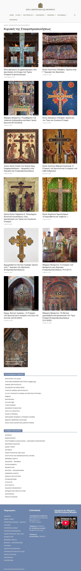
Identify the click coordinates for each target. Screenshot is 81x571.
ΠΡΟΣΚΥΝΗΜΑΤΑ (11, 464)
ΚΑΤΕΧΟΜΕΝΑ (61, 15)
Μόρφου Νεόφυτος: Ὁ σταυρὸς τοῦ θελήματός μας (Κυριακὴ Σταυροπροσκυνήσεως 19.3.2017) (57, 267)
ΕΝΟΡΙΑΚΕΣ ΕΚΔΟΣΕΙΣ (12, 444)
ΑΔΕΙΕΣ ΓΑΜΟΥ (10, 447)
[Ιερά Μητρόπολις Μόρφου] (40, 6)
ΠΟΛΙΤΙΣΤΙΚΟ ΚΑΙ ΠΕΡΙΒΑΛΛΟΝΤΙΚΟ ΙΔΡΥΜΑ (19, 456)
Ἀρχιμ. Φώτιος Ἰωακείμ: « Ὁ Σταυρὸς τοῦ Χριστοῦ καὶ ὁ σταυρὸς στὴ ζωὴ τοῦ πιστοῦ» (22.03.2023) (21, 315)
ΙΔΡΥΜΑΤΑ (8, 450)
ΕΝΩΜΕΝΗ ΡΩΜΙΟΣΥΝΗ (13, 408)
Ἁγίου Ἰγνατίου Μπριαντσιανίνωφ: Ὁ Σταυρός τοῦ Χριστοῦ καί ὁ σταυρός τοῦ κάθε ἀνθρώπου (59, 168)
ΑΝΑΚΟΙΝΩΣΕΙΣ (10, 438)
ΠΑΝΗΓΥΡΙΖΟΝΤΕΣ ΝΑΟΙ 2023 (15, 453)
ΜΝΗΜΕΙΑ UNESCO (11, 459)
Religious (8, 396)
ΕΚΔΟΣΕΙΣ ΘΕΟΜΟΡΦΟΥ (13, 488)
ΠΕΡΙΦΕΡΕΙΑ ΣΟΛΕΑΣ (11, 528)
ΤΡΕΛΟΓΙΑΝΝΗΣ (10, 405)
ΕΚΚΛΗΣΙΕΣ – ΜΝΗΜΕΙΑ (13, 461)
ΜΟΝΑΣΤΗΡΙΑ (9, 467)
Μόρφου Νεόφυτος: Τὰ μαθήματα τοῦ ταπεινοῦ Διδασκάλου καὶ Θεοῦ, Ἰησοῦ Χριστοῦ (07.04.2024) (20, 120)
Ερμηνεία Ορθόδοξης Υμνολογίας (16, 420)
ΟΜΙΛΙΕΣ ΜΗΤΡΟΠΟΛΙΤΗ (13, 384)
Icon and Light (9, 402)
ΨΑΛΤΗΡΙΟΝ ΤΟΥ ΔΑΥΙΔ (13, 379)
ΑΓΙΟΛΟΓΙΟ (8, 482)
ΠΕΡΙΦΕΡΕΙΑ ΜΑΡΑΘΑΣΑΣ (12, 531)
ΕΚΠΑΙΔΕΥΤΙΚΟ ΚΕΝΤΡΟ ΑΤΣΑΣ (15, 491)
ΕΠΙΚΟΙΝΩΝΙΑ (13, 19)
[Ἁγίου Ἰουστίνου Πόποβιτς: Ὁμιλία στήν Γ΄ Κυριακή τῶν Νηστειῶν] (59, 50)
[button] (74, 15)
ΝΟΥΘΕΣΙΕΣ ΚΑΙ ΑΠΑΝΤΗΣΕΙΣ (14, 387)
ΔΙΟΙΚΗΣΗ (8, 435)
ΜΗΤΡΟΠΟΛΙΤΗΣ (28, 15)
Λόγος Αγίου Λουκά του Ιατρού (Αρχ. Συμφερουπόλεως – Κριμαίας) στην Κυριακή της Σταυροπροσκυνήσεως (19, 168)
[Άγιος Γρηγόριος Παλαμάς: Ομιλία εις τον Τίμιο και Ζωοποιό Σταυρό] (59, 98)
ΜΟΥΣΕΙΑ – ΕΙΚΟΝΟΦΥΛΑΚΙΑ (14, 470)
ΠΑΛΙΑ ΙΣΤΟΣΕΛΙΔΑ (11, 497)
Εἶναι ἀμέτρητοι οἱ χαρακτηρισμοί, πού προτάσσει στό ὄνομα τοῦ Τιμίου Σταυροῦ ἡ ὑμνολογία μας (20, 72)
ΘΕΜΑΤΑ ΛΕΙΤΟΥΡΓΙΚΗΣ (13, 476)
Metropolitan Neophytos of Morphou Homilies (20, 417)
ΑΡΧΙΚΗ (12, 15)
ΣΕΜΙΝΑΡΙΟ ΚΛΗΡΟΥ (12, 473)
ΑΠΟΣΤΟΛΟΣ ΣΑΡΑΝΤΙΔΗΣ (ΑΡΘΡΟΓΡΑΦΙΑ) (19, 423)
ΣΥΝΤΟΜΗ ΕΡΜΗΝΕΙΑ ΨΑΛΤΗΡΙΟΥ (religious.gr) (20, 382)
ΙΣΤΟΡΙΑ (18, 15)
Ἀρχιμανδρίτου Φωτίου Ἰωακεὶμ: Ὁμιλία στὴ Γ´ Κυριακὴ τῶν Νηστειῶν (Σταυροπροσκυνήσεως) (21, 267)
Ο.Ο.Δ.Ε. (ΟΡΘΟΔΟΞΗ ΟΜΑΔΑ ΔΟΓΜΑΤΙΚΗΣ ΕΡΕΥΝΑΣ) (23, 393)
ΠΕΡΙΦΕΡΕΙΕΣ (50, 15)
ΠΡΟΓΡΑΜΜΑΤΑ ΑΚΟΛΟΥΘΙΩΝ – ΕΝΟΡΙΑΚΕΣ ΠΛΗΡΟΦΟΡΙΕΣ (25, 441)
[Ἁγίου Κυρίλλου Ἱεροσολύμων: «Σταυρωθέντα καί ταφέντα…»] (59, 194)
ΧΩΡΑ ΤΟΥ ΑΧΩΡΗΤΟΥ (12, 411)
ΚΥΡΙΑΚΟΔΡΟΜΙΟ (11, 479)
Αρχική (6, 25)
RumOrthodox (9, 399)
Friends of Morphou (11, 414)
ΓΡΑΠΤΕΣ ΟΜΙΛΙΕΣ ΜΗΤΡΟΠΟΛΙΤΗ (16, 390)
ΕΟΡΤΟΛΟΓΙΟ (9, 485)
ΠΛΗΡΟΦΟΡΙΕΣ (40, 15)
